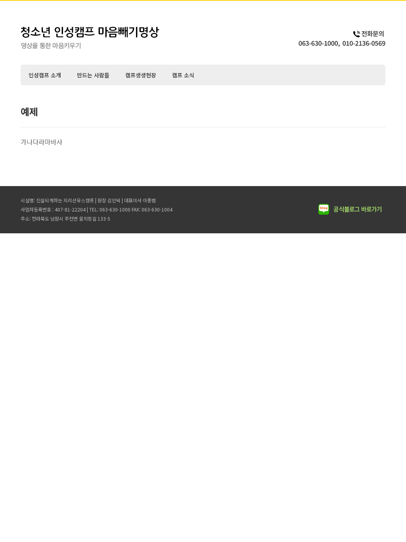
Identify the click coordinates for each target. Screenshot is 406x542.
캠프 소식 (183, 75)
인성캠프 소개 (45, 75)
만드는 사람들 (93, 75)
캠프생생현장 (140, 75)
